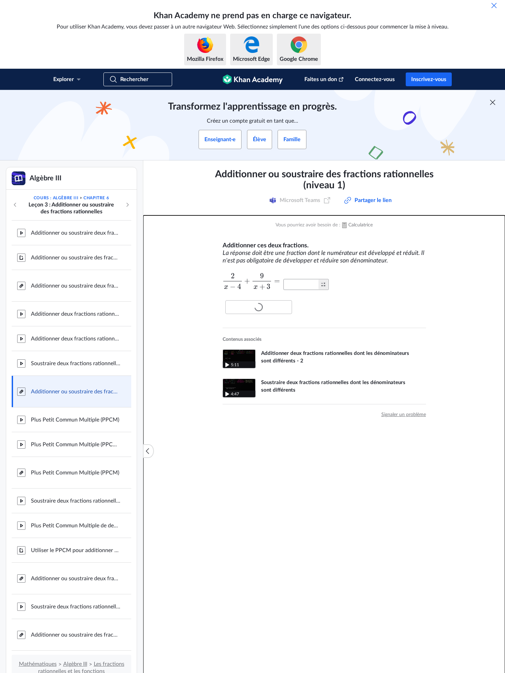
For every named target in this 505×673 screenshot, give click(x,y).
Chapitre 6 (96, 198)
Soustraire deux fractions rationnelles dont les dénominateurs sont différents (75, 363)
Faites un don (320, 79)
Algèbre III (75, 664)
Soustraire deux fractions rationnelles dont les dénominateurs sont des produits (75, 501)
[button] (323, 284)
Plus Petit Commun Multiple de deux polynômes (75, 525)
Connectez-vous (375, 79)
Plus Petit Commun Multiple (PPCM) (75, 420)
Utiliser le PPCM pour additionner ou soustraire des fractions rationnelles (75, 550)
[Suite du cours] (127, 205)
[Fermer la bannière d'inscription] (493, 102)
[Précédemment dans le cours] (15, 205)
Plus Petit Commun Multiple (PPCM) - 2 (75, 444)
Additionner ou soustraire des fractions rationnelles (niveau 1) (75, 391)
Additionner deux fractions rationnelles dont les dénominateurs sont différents (75, 314)
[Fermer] (494, 5)
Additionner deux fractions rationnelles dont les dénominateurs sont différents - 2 (75, 338)
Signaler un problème (403, 414)
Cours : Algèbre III (56, 198)
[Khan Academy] (253, 79)
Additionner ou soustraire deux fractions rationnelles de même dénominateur (75, 233)
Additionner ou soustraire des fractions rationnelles (75, 257)
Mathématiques (38, 664)
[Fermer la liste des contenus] (148, 451)
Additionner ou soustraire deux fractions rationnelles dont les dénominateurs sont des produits (75, 578)
